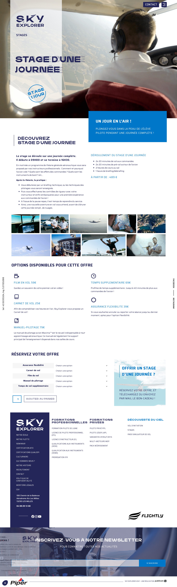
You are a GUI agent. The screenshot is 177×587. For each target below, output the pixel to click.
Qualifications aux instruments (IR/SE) (68, 445)
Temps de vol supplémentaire (33, 386)
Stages (21, 35)
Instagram (173, 303)
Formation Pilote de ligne (64, 428)
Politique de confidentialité (24, 479)
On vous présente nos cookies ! (17, 565)
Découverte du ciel (146, 419)
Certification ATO (24, 448)
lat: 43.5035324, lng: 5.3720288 (3, 293)
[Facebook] (33, 516)
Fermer (11, 575)
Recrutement (23, 469)
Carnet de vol (33, 370)
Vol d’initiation (135, 425)
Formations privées (101, 421)
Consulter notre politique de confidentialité (19, 555)
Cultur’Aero (22, 456)
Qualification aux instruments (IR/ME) (67, 451)
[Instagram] (36, 516)
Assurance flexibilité (33, 365)
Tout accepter (44, 575)
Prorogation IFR (60, 457)
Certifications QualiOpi (27, 452)
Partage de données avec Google (18, 562)
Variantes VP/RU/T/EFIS (101, 437)
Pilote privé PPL (98, 428)
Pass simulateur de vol (139, 434)
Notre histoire (23, 465)
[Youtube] (39, 516)
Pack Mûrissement (99, 445)
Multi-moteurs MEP (99, 441)
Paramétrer (27, 575)
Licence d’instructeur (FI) (64, 439)
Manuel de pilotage (33, 380)
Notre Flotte (22, 439)
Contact (20, 474)
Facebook (173, 283)
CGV (18, 489)
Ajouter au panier (40, 398)
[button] (5, 583)
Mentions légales (25, 485)
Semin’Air (20, 443)
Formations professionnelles (70, 421)
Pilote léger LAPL (98, 432)
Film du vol (33, 375)
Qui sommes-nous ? (25, 461)
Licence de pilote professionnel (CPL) (67, 434)
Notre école (22, 435)
